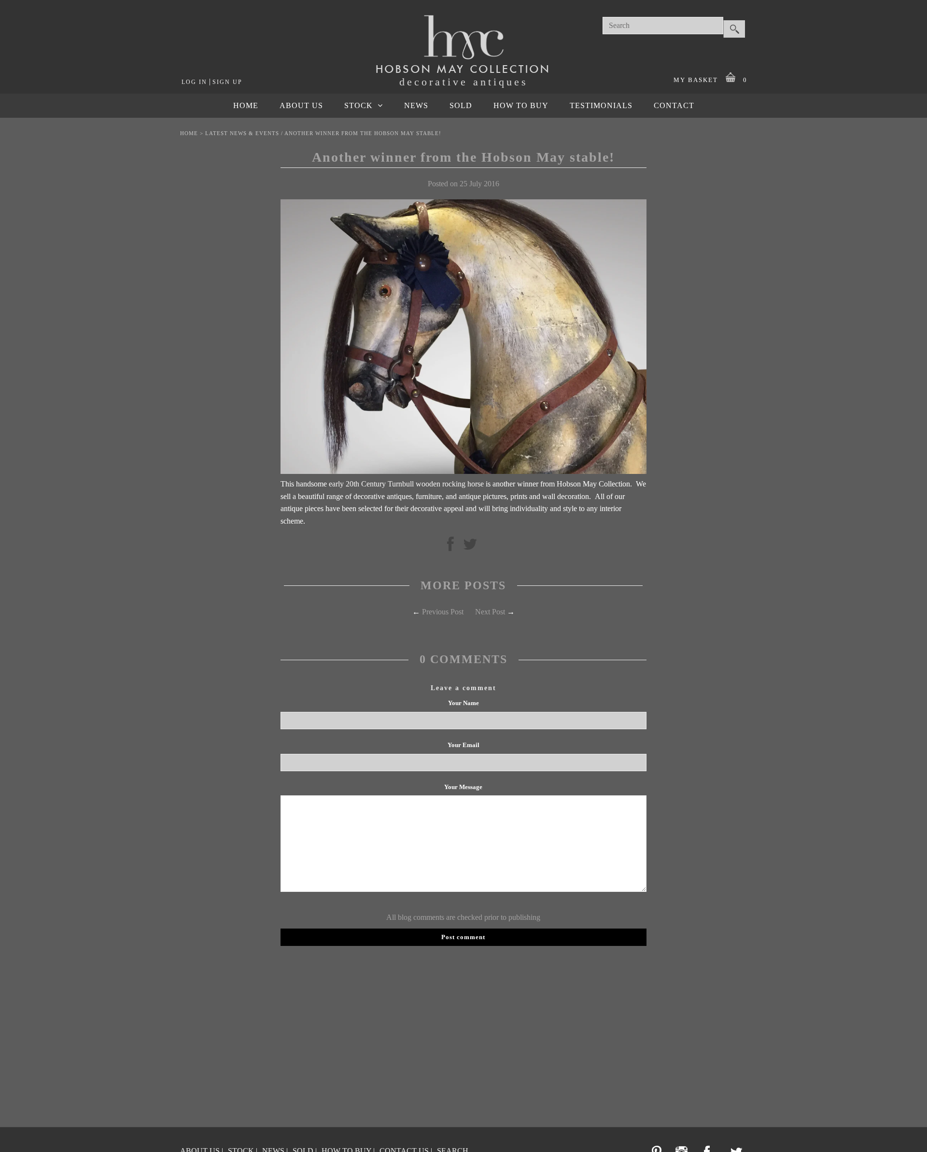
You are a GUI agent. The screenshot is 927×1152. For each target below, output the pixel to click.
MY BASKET (710, 79)
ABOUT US (301, 105)
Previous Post (443, 612)
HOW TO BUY (520, 105)
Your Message (463, 787)
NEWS (416, 105)
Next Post (490, 612)
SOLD (460, 105)
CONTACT (674, 105)
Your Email (463, 745)
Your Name (463, 703)
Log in (194, 82)
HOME (245, 105)
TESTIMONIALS (601, 105)
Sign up (227, 82)
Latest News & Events (242, 133)
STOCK (358, 105)
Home (189, 133)
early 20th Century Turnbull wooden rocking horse (405, 484)
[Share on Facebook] (450, 547)
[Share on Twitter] (470, 547)
